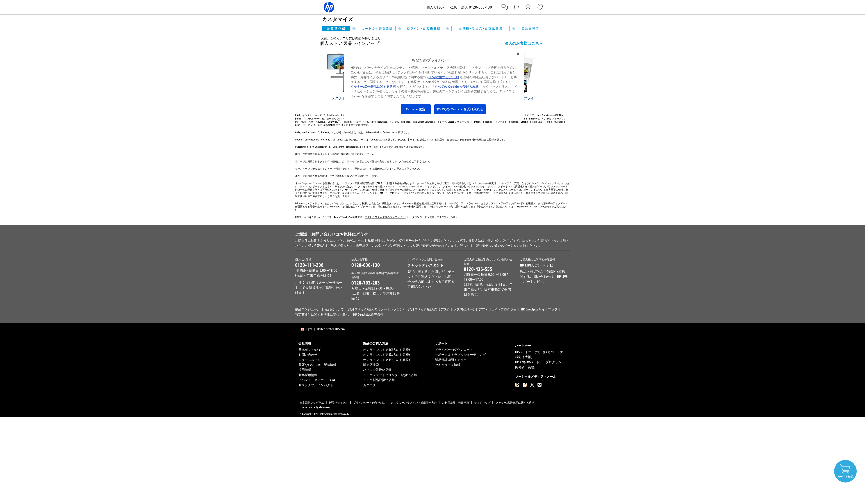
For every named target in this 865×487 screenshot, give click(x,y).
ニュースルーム (309, 360)
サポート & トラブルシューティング (460, 354)
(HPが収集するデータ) (443, 77)
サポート (441, 343)
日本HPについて (309, 349)
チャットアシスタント (425, 265)
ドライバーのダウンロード (454, 349)
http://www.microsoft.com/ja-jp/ (533, 206)
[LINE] (517, 385)
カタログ (369, 385)
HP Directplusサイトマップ (539, 309)
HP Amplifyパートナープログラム (538, 362)
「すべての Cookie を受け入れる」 (456, 86)
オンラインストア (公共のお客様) (386, 360)
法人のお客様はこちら (524, 43)
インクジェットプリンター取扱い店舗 (390, 375)
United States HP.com (331, 329)
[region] (434, 85)
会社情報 (304, 343)
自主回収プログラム (312, 402)
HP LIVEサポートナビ (536, 265)
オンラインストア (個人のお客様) (386, 349)
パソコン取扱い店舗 (377, 370)
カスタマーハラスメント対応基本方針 (414, 402)
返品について (334, 309)
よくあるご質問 (439, 281)
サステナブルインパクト (315, 385)
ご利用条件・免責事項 (455, 402)
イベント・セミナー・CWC (317, 380)
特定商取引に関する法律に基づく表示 (322, 314)
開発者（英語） (526, 367)
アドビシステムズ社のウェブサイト (385, 217)
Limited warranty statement (315, 407)
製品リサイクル (338, 402)
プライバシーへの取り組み (369, 402)
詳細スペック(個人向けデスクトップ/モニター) (441, 309)
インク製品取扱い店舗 (379, 380)
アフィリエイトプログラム (498, 309)
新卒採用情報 (307, 375)
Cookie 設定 (415, 109)
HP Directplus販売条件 (368, 314)
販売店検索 (371, 365)
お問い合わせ (307, 354)
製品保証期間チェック (451, 360)
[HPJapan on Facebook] (525, 385)
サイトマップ (482, 402)
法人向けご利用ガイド (538, 240)
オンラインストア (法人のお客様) (386, 354)
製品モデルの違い (488, 245)
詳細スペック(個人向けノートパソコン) (376, 309)
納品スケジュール (307, 309)
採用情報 (304, 370)
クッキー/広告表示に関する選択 (515, 402)
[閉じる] (518, 54)
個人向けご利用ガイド (503, 240)
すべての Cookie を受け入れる (460, 109)
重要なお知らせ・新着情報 (317, 365)
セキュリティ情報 (447, 365)
